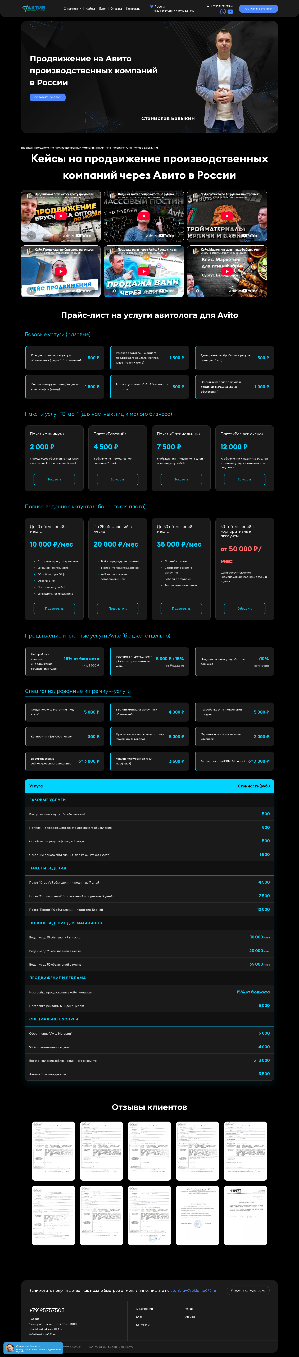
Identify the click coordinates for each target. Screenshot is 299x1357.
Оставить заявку (258, 8)
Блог (102, 9)
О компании (72, 9)
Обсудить (244, 609)
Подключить (54, 609)
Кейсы (90, 9)
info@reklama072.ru (42, 1334)
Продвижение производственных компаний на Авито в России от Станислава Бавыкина (96, 147)
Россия (160, 6)
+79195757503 (221, 6)
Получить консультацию (248, 1290)
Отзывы (116, 9)
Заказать (54, 479)
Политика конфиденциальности (111, 1347)
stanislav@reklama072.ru (193, 1290)
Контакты (133, 9)
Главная (26, 147)
